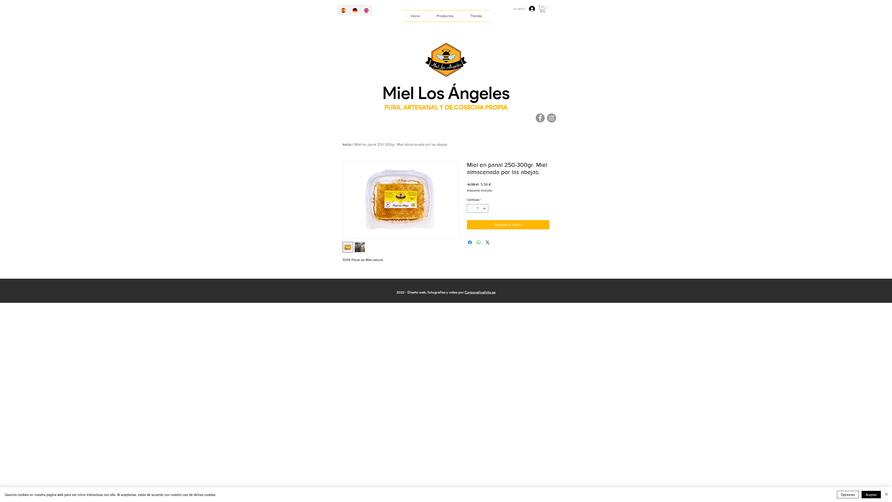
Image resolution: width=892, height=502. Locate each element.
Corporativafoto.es (480, 292)
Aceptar (871, 494)
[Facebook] (540, 117)
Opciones (848, 494)
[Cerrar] (886, 494)
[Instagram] (551, 117)
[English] (366, 10)
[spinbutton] (477, 208)
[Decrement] (470, 208)
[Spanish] (343, 10)
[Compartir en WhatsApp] (479, 242)
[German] (355, 10)
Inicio (347, 144)
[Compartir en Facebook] (470, 242)
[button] (542, 9)
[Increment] (485, 208)
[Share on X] (487, 242)
